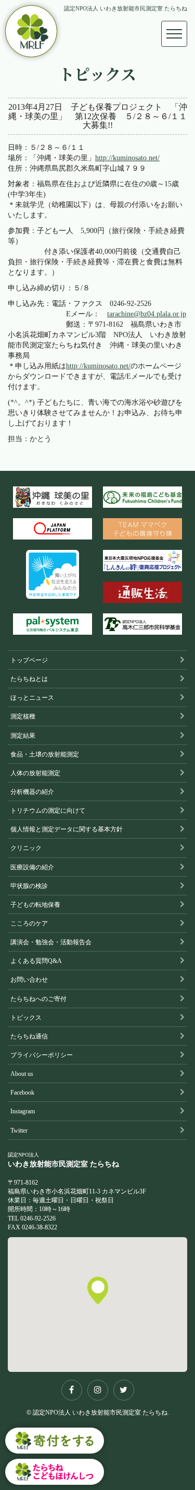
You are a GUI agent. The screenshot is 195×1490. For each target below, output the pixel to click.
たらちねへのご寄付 (38, 999)
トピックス (26, 1017)
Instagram (22, 1111)
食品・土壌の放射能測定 (44, 754)
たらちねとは (29, 679)
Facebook (22, 1092)
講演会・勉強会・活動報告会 (51, 942)
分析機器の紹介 (32, 791)
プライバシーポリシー (41, 1055)
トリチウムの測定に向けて (47, 810)
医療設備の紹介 (32, 867)
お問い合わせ (29, 979)
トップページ (29, 660)
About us (21, 1073)
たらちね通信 (29, 1036)
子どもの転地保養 (35, 904)
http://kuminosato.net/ (127, 158)
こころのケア (29, 923)
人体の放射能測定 (35, 773)
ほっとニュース (32, 697)
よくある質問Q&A (36, 961)
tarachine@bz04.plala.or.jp (146, 314)
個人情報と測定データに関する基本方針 (66, 829)
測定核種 (22, 716)
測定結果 (22, 735)
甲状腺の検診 (29, 886)
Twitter (19, 1130)
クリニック (26, 848)
